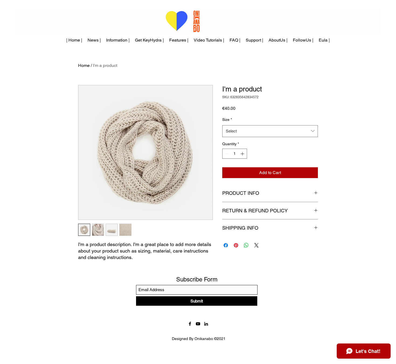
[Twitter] (198, 323)
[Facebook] (190, 323)
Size (227, 119)
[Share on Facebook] (226, 245)
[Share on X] (256, 245)
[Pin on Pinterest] (236, 245)
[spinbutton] (234, 153)
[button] (178, 40)
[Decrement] (226, 153)
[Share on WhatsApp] (246, 245)
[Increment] (242, 153)
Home (84, 65)
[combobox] (270, 131)
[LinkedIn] (206, 323)
